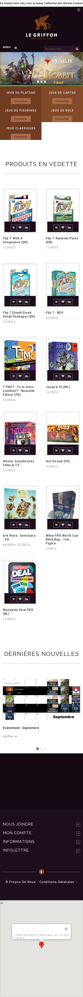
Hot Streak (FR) (58, 461)
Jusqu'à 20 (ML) (58, 387)
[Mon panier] (72, 9)
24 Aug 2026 (12, 683)
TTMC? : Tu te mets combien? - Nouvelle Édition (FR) (19, 391)
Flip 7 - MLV (54, 312)
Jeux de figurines (21, 110)
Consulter (20, 101)
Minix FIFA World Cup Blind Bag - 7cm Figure (62, 539)
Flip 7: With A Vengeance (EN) (15, 240)
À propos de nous (21, 882)
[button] (41, 945)
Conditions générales (57, 882)
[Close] (66, 929)
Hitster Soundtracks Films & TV (18, 463)
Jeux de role (62, 110)
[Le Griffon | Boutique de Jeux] (41, 37)
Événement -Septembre (21, 728)
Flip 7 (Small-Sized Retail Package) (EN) (19, 314)
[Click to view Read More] (39, 699)
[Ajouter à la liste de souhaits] (20, 227)
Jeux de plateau (21, 92)
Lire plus (8, 736)
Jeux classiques (21, 128)
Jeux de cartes (62, 92)
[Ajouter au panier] (13, 227)
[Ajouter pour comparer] (27, 227)
